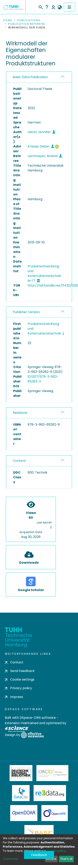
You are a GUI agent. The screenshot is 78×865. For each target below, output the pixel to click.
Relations (20, 412)
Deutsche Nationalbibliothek (21, 773)
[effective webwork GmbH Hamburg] (32, 735)
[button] (59, 7)
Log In (53, 7)
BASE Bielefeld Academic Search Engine (39, 833)
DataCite (21, 793)
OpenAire (54, 813)
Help (47, 7)
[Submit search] (40, 6)
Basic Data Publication (30, 77)
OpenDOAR (23, 813)
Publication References (28, 24)
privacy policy (56, 851)
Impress (16, 697)
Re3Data (50, 793)
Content (19, 460)
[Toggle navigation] (69, 7)
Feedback (39, 855)
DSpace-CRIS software (38, 717)
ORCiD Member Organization (52, 773)
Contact (16, 662)
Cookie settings (22, 679)
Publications (28, 20)
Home (7, 20)
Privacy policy (21, 688)
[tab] (39, 77)
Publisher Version (26, 312)
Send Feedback (22, 671)
